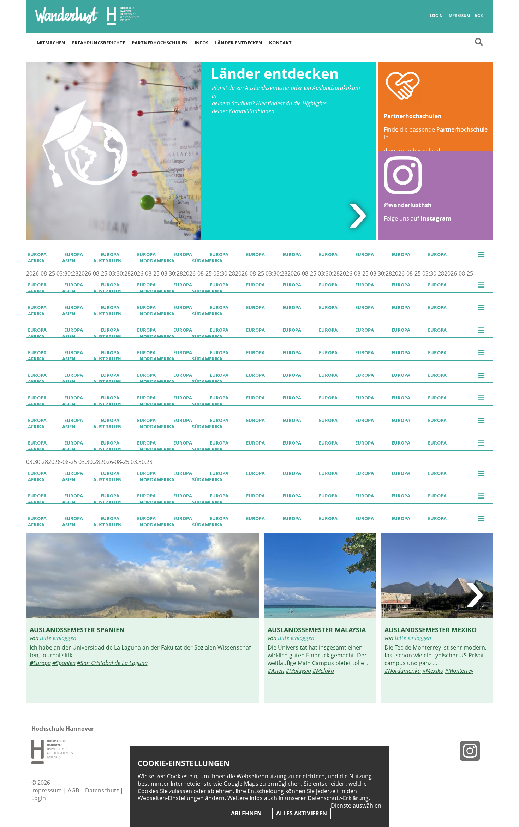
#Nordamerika (402, 671)
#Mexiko (432, 671)
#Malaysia (298, 671)
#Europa (40, 663)
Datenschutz (102, 790)
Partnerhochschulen (160, 43)
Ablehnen (247, 813)
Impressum (458, 15)
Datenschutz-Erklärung (338, 798)
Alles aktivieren (301, 813)
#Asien (276, 671)
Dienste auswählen (356, 805)
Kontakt (280, 43)
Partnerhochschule (462, 129)
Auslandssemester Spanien (77, 629)
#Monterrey (459, 671)
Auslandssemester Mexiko (430, 629)
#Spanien (64, 663)
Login (436, 15)
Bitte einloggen (58, 638)
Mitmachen (51, 43)
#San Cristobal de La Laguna (112, 663)
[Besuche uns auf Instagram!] (472, 750)
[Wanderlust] (67, 23)
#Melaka (323, 671)
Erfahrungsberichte (98, 43)
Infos (201, 43)
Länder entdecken (238, 43)
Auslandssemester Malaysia (317, 629)
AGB (479, 15)
